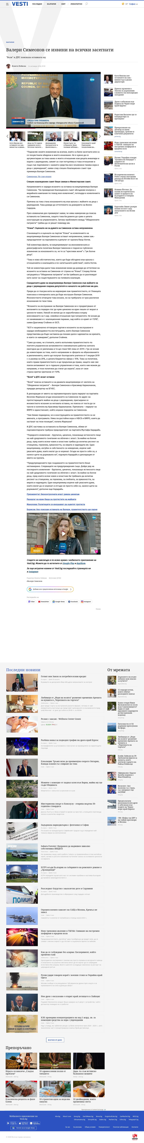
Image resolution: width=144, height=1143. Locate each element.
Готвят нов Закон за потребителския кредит (63, 676)
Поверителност (104, 1127)
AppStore (80, 563)
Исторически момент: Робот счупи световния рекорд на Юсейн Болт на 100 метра (126, 177)
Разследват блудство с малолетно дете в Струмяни (67, 888)
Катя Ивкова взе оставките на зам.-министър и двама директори (123, 78)
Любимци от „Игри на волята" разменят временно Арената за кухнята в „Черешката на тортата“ (71, 698)
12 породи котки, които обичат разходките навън (126, 692)
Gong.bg (77, 1116)
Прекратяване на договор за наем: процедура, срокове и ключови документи (124, 130)
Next (99, 141)
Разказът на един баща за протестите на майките (51, 499)
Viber (33, 602)
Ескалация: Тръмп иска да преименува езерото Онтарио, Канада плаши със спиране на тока (70, 762)
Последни (37, 4)
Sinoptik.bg (92, 1120)
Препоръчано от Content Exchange (92, 1109)
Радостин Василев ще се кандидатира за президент (126, 116)
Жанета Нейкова (19, 66)
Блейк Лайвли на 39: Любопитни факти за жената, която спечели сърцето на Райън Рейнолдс (127, 760)
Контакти (135, 1127)
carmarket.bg (118, 151)
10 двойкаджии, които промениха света (84, 1100)
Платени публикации (120, 1127)
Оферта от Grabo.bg (47, 722)
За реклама (77, 1127)
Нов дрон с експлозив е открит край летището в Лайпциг (70, 996)
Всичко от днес (55, 1040)
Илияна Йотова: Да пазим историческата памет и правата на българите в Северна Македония (125, 193)
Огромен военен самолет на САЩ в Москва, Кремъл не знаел (69, 911)
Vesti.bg (20, 4)
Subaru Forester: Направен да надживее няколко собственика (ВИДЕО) (65, 847)
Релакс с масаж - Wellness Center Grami (61, 719)
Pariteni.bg (113, 1120)
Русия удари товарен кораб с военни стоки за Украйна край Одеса (71, 976)
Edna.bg (123, 1120)
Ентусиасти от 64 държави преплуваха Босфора (128, 726)
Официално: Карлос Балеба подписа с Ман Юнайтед (127, 775)
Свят (63, 4)
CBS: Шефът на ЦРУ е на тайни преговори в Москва (127, 820)
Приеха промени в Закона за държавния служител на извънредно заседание (126, 91)
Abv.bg (57, 1116)
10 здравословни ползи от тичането (52, 1072)
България (51, 4)
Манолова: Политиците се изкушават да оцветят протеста (56, 504)
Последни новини (23, 670)
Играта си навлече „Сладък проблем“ (20, 1072)
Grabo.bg (102, 1120)
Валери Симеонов (35, 581)
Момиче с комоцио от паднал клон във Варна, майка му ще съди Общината (71, 783)
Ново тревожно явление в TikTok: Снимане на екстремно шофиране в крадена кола (70, 932)
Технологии (44, 851)
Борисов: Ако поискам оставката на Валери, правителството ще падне (62, 509)
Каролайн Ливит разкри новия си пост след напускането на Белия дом (126, 209)
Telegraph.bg (133, 1120)
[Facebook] (138, 1130)
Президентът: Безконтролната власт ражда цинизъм (53, 494)
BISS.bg (135, 1116)
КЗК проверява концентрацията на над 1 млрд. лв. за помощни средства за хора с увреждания (68, 1018)
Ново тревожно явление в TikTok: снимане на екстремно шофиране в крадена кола (126, 145)
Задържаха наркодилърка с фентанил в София (65, 825)
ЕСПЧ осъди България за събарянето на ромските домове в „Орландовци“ (71, 868)
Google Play (68, 563)
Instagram (33, 571)
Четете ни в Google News (25, 1128)
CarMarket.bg (125, 1116)
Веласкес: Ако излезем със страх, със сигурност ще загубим (126, 789)
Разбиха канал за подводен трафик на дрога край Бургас (69, 740)
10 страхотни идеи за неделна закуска (54, 1100)
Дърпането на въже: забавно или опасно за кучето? (127, 679)
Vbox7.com (67, 1116)
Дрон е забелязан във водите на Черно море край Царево (125, 103)
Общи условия (90, 1127)
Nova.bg (99, 1116)
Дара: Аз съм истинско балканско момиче (84, 1072)
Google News (60, 602)
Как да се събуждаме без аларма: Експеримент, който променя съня (68, 953)
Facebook (74, 602)
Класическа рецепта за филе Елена (20, 1100)
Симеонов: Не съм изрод (39, 176)
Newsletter (45, 602)
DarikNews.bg (88, 1116)
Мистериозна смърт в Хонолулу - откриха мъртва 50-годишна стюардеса (68, 805)
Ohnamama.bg (79, 1120)
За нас (67, 1127)
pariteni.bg (118, 136)
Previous (7, 141)
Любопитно (76, 4)
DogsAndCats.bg (111, 1116)
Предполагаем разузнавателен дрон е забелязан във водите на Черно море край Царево (127, 805)
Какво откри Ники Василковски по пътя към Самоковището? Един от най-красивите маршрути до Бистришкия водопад (128, 709)
